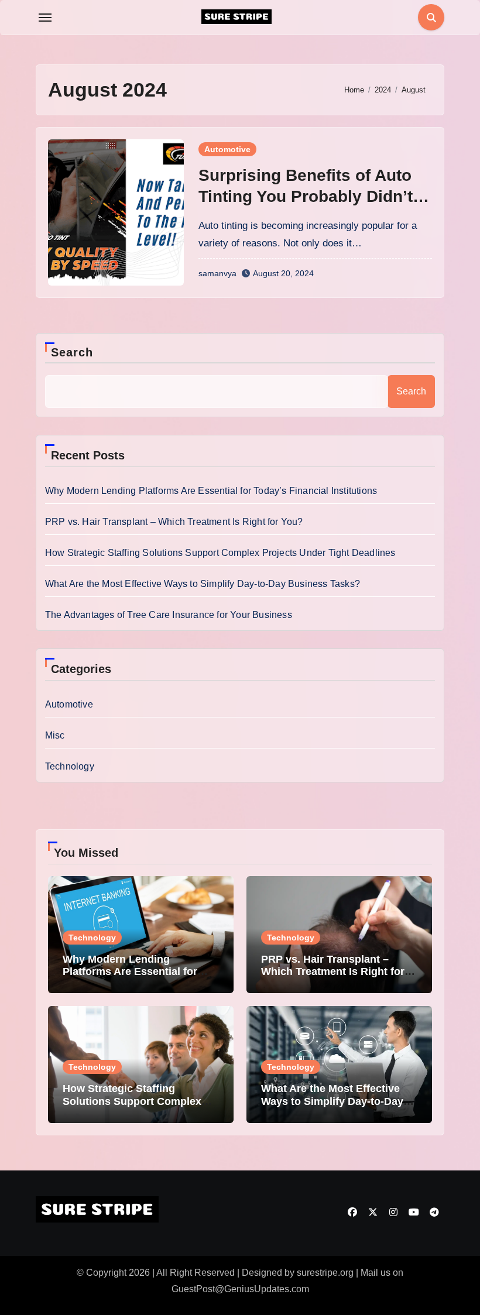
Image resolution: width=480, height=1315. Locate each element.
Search (72, 352)
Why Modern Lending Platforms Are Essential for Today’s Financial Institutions (211, 491)
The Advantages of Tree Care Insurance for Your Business (168, 615)
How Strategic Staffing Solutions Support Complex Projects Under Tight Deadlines (220, 553)
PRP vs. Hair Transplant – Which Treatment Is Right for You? (174, 522)
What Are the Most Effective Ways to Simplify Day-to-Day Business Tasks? (202, 584)
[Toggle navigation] (45, 18)
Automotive (227, 149)
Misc (55, 735)
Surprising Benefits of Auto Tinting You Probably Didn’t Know (305, 196)
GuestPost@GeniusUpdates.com (240, 1289)
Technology (69, 766)
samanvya (217, 273)
